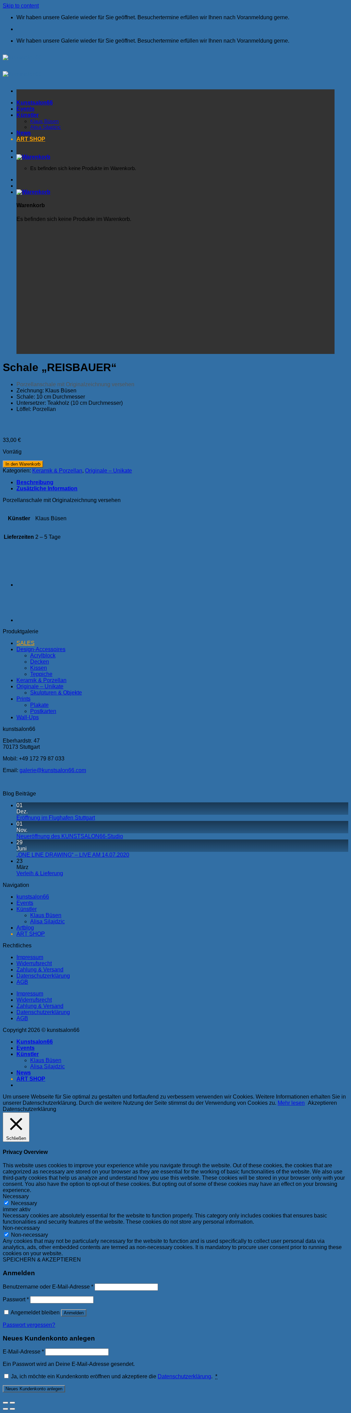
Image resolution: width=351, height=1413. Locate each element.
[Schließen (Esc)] (5, 1403)
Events (24, 903)
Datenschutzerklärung (43, 976)
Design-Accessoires (40, 649)
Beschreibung (34, 482)
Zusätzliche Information (46, 488)
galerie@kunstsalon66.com (53, 770)
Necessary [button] (16, 1196)
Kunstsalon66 (34, 1042)
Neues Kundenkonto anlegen (33, 1388)
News (23, 1073)
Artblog (25, 928)
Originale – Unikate (108, 471)
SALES (25, 643)
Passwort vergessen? (29, 1325)
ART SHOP (30, 934)
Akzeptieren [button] (322, 1103)
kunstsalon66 (32, 897)
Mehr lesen (291, 1103)
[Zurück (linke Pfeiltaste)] (5, 1409)
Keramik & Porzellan (57, 471)
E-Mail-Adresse (23, 1352)
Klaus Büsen (45, 915)
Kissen (38, 668)
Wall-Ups (27, 717)
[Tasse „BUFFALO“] (33, 620)
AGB (22, 982)
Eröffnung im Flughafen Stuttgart (55, 818)
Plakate (39, 705)
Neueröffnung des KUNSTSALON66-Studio (69, 836)
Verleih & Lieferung (39, 873)
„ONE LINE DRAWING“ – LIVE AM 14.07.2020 (72, 855)
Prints (23, 699)
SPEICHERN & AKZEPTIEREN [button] (42, 1259)
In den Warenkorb (22, 464)
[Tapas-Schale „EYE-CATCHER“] (33, 585)
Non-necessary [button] (21, 1228)
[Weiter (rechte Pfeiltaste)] (12, 1409)
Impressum (29, 957)
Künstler (26, 909)
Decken (39, 662)
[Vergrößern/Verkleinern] (12, 1403)
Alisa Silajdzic (47, 921)
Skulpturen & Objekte (56, 693)
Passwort (16, 1299)
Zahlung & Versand (39, 969)
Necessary (24, 1203)
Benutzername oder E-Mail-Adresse (48, 1287)
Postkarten (43, 711)
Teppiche (41, 674)
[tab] (182, 482)
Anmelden (74, 1312)
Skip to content (21, 6)
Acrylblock (43, 655)
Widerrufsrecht (34, 963)
